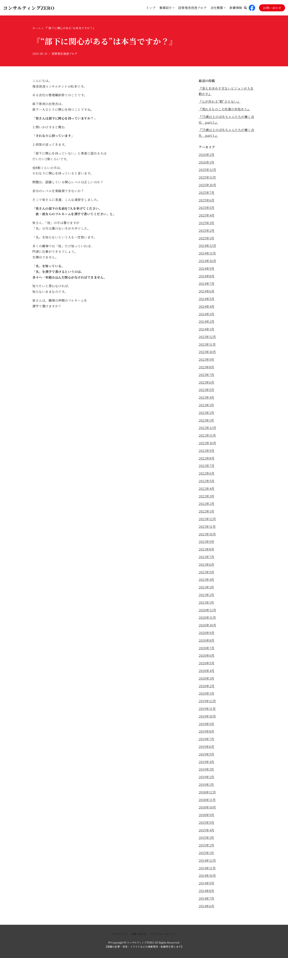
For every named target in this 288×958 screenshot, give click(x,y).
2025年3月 (206, 223)
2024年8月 (207, 276)
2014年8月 (206, 891)
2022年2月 (207, 503)
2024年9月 (207, 268)
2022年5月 (207, 481)
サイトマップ (119, 934)
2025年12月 (207, 169)
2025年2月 (207, 230)
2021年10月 (207, 534)
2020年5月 (207, 663)
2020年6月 (207, 655)
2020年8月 (207, 640)
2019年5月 (206, 754)
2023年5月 (206, 390)
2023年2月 (206, 412)
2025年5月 (207, 207)
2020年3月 (206, 678)
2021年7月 (206, 557)
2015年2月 (206, 845)
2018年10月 (207, 807)
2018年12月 (207, 792)
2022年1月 (206, 511)
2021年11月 (207, 526)
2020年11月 (207, 617)
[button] (245, 7)
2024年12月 (207, 245)
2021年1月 (206, 602)
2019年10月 (207, 716)
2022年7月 (207, 465)
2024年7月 (207, 283)
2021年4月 (206, 579)
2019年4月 (206, 762)
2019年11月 (207, 708)
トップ (150, 7)
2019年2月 (206, 777)
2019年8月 (206, 731)
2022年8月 (207, 458)
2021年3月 (206, 587)
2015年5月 (206, 822)
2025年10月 (207, 185)
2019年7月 (206, 739)
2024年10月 (207, 261)
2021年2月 (206, 595)
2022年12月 (207, 427)
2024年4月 (207, 306)
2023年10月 (207, 352)
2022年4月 (207, 488)
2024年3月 (206, 314)
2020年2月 (207, 686)
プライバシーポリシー (163, 934)
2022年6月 (207, 473)
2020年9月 (207, 633)
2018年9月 (206, 815)
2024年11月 (207, 253)
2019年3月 (206, 769)
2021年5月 (206, 572)
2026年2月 (207, 154)
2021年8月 (206, 549)
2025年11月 (207, 177)
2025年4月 (207, 215)
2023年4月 (206, 397)
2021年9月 (206, 541)
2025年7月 (207, 192)
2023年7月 (206, 374)
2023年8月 (206, 367)
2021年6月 (206, 564)
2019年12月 (207, 701)
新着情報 (235, 7)
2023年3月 (206, 405)
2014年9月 (206, 883)
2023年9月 (206, 359)
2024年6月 (207, 291)
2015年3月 (206, 837)
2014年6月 (206, 906)
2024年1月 (206, 329)
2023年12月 (207, 337)
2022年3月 (206, 496)
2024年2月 (207, 321)
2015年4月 (206, 830)
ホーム (36, 28)
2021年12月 (207, 519)
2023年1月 (206, 420)
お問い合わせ (272, 8)
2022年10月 (207, 443)
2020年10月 (207, 625)
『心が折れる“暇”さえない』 (219, 101)
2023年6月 (206, 382)
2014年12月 (207, 860)
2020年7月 (207, 648)
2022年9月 (207, 450)
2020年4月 (207, 670)
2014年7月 (206, 898)
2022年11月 (207, 435)
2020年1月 (206, 693)
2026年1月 (206, 162)
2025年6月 (207, 200)
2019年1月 (206, 784)
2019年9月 (206, 724)
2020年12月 (207, 610)
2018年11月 (207, 800)
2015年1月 (206, 853)
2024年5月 (207, 299)
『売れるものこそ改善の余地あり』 (224, 109)
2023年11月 (207, 344)
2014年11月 (207, 868)
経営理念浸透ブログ (192, 7)
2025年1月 (206, 238)
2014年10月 (207, 875)
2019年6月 (206, 746)
